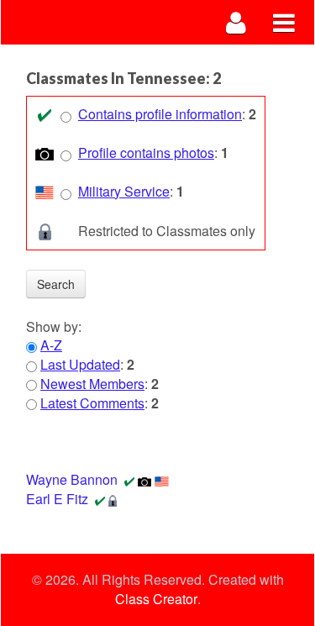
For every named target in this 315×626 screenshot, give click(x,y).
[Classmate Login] (236, 22)
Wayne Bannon (72, 479)
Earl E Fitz (57, 498)
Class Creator (156, 599)
